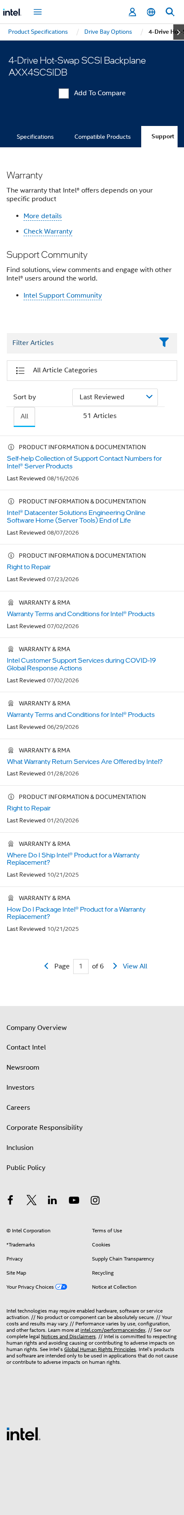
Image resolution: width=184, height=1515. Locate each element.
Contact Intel (26, 1047)
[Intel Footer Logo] (23, 1433)
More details (43, 216)
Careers (18, 1107)
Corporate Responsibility (44, 1127)
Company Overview (36, 1028)
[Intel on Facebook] (10, 1201)
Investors (20, 1087)
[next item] (178, 32)
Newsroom (22, 1067)
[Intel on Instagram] (95, 1201)
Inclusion (19, 1148)
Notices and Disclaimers (68, 1336)
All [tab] (24, 416)
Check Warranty (48, 231)
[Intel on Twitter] (31, 1201)
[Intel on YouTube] (74, 1201)
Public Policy (25, 1168)
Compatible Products (102, 136)
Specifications (35, 136)
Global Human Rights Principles (100, 1349)
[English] (151, 12)
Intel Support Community (63, 295)
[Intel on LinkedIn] (52, 1201)
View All (135, 966)
